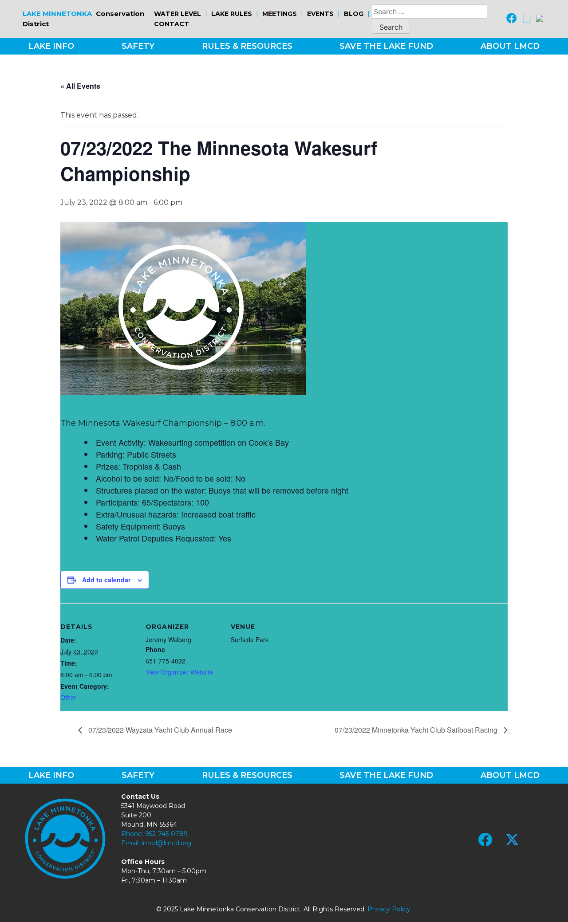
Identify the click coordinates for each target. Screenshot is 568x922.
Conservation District (83, 18)
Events (320, 14)
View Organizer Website (179, 671)
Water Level (177, 14)
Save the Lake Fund (386, 46)
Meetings (279, 14)
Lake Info (51, 46)
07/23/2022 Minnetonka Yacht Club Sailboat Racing (417, 730)
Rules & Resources (247, 46)
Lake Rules (231, 14)
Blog (353, 14)
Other (68, 697)
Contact (171, 24)
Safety (138, 46)
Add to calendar (106, 579)
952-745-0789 (166, 834)
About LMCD (510, 46)
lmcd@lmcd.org (166, 843)
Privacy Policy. (389, 909)
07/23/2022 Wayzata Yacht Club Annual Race (159, 730)
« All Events (80, 86)
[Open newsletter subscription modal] (539, 18)
